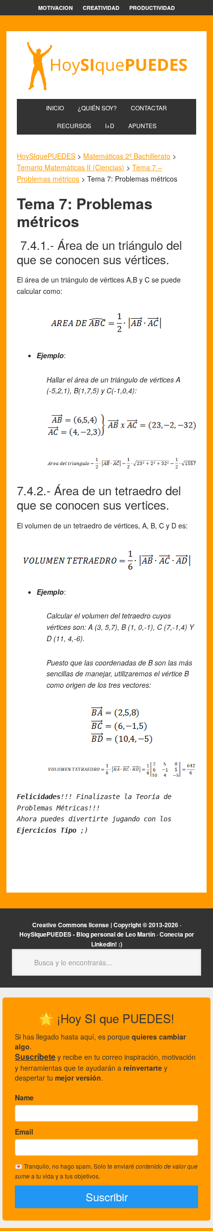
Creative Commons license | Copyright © (89, 924)
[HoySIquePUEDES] (106, 66)
